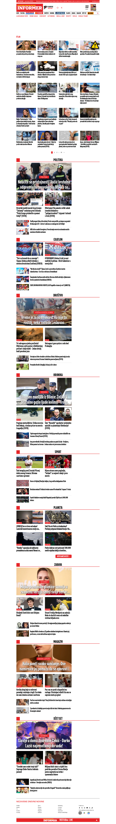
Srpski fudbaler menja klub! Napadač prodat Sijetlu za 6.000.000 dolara (49, 499)
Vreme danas (34, 16)
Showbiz (44, 582)
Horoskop (42, 16)
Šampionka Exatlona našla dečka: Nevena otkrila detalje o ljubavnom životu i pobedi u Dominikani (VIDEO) (50, 278)
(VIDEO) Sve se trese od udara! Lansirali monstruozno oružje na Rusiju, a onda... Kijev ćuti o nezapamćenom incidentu (27, 527)
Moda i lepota (44, 659)
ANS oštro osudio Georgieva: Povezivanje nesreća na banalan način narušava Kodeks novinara (49, 230)
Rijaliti (47, 763)
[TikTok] (92, 807)
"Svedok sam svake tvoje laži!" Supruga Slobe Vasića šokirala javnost (27, 769)
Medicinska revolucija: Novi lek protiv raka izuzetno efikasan (24, 143)
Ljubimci (47, 686)
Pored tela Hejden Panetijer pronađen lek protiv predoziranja (25, 53)
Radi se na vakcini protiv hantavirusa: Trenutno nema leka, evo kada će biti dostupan (25, 75)
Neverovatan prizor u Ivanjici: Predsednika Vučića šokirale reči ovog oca (46, 54)
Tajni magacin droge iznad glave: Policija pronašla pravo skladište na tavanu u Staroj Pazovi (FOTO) (50, 435)
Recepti (68, 16)
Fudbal (19, 467)
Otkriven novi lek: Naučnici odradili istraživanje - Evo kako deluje (89, 74)
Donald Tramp (83, 16)
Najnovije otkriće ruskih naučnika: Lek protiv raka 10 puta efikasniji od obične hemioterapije (68, 54)
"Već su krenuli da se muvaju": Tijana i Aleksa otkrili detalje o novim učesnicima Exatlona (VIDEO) (29, 261)
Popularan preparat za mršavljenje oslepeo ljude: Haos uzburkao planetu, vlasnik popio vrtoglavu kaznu (47, 122)
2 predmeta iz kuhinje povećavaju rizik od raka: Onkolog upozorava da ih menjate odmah (50, 709)
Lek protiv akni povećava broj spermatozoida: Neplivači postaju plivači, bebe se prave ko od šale (68, 144)
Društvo (46, 13)
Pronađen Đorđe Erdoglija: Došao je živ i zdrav (43, 365)
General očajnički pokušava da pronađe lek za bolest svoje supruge (89, 120)
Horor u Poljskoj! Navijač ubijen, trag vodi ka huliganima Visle (48, 481)
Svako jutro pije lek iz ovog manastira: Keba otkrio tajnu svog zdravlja (68, 96)
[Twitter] (82, 807)
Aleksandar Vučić (22, 16)
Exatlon (19, 255)
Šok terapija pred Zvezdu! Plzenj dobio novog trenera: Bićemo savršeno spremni (28, 473)
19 (61, 152)
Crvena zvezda (49, 467)
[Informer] (57, 7)
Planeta (68, 13)
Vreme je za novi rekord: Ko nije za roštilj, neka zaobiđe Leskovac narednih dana (44, 320)
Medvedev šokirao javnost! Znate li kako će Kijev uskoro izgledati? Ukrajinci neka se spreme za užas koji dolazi (38, 1)
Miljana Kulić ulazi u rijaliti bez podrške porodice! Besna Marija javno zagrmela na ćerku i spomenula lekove (56, 771)
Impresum (60, 811)
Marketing (60, 805)
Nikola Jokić (60, 16)
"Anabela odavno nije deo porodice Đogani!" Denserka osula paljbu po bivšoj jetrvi (50, 789)
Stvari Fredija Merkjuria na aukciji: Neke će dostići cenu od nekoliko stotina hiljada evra (57, 615)
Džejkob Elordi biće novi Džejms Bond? (27, 614)
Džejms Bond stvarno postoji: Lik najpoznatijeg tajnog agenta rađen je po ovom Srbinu (50, 624)
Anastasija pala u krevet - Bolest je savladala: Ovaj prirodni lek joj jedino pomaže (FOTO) (47, 144)
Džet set (84, 13)
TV (16, 809)
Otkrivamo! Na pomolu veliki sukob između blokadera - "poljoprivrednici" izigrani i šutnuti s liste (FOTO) (58, 212)
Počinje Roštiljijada (44, 313)
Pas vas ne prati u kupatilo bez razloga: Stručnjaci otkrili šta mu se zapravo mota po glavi (58, 692)
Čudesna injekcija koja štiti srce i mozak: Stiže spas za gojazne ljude (68, 74)
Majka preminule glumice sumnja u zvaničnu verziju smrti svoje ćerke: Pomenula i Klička (44, 590)
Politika (22, 13)
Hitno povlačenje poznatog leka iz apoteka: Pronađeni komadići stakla (89, 53)
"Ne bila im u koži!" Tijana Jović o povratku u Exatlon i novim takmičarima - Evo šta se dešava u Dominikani (47, 270)
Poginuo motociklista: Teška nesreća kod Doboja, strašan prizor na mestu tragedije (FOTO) (29, 426)
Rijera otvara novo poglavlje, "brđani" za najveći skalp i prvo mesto (56, 473)
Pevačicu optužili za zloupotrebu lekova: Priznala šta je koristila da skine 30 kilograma (46, 96)
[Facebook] (80, 807)
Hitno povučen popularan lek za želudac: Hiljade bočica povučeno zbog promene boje (46, 75)
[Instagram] (85, 807)
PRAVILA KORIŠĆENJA (62, 812)
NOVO (17, 13)
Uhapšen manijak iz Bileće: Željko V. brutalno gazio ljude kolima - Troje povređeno (44, 400)
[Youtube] (87, 807)
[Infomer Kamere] (49, 8)
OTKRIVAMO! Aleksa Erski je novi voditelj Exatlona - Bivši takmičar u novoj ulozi (57, 261)
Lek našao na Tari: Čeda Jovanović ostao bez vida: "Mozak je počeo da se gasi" (68, 121)
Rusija (75, 16)
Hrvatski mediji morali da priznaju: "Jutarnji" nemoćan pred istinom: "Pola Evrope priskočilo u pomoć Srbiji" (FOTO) (29, 212)
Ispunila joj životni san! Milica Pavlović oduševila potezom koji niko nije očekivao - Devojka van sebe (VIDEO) (51, 781)
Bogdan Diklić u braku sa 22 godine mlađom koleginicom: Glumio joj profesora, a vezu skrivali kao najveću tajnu (49, 632)
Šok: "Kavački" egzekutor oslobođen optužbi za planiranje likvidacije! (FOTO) (58, 426)
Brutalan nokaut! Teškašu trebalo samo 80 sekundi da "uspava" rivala (50, 489)
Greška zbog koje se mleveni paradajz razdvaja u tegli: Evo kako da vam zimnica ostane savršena (28, 692)
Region (44, 392)
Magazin (79, 13)
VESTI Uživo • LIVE (66, 820)
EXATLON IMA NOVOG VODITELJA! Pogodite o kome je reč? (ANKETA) (50, 285)
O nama (60, 807)
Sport (39, 805)
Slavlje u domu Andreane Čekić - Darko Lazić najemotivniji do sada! (44, 743)
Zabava (73, 13)
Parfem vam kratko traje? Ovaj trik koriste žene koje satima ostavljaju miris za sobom (51, 701)
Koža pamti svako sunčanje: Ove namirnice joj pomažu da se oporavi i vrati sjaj (44, 667)
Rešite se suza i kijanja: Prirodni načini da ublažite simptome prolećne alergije (24, 96)
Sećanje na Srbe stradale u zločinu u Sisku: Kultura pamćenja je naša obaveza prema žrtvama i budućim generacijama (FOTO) (50, 358)
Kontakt (59, 809)
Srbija (47, 340)
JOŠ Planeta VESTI (63, 556)
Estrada (44, 736)
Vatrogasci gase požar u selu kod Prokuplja (57, 344)
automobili (51, 16)
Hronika (52, 13)
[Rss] (90, 807)
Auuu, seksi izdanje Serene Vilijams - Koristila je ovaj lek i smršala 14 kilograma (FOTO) (89, 144)
